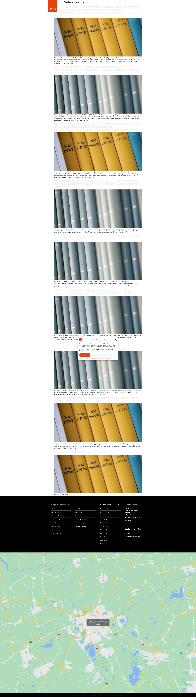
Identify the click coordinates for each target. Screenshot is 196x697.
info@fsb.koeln (133, 521)
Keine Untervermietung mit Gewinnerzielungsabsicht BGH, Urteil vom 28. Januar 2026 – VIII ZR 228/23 (96, 238)
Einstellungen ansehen (109, 355)
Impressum (128, 533)
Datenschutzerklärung (100, 358)
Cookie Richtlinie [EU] (131, 539)
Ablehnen (96, 355)
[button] (116, 340)
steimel (107, 358)
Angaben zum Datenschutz (132, 536)
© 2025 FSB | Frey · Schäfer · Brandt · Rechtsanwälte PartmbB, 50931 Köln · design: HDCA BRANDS (98, 695)
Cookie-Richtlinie (91, 358)
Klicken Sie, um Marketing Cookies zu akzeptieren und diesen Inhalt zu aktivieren (98, 622)
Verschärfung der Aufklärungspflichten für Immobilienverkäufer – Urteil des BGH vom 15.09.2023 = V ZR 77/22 (95, 399)
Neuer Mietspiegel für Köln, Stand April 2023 (80, 451)
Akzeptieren (84, 355)
